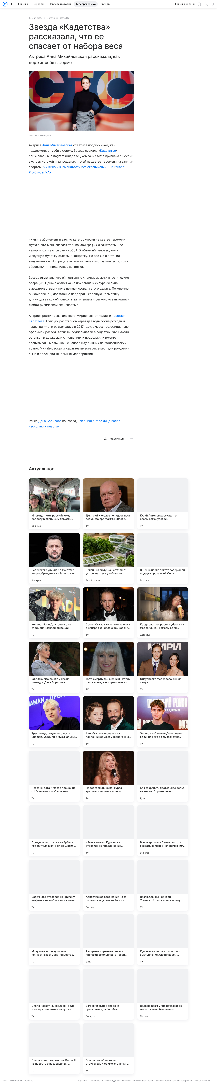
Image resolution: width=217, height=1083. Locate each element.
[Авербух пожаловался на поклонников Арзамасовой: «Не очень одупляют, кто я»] (108, 721)
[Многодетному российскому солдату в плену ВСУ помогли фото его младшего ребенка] (54, 503)
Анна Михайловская (57, 145)
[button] (81, 101)
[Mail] (5, 4)
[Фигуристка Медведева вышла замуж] (162, 667)
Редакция (82, 1080)
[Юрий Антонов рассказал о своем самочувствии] (162, 503)
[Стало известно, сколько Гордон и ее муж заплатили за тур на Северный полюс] (54, 994)
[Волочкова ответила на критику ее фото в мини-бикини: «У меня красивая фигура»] (54, 885)
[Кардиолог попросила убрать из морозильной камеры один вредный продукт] (162, 612)
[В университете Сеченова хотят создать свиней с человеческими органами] (162, 830)
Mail (5, 1080)
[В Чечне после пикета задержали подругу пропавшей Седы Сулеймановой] (162, 558)
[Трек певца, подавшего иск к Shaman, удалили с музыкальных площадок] (54, 721)
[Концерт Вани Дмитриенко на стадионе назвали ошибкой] (54, 612)
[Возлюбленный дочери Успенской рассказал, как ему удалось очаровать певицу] (162, 885)
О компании (16, 1080)
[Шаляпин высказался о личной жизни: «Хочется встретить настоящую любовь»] (162, 1048)
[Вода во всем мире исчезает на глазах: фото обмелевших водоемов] (162, 994)
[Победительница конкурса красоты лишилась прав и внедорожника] (108, 776)
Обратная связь (203, 1080)
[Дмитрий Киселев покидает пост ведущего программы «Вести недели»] (108, 503)
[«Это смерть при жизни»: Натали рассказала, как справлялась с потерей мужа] (108, 667)
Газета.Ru (64, 18)
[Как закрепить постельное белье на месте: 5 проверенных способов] (162, 776)
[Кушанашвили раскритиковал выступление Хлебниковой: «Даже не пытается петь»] (162, 939)
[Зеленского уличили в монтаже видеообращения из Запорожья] (54, 558)
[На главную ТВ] (10, 4)
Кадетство (108, 150)
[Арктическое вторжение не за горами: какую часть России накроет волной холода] (108, 885)
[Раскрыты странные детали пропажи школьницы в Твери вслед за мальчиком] (108, 939)
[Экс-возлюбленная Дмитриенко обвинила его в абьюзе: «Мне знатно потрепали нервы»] (162, 721)
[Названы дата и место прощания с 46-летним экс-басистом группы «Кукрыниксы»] (54, 776)
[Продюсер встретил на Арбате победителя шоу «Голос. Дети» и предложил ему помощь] (54, 830)
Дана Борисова (49, 421)
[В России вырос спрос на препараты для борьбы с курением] (108, 994)
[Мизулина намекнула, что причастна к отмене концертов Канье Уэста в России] (54, 939)
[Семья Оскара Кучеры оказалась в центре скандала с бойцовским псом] (108, 612)
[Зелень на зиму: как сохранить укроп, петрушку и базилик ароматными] (108, 558)
